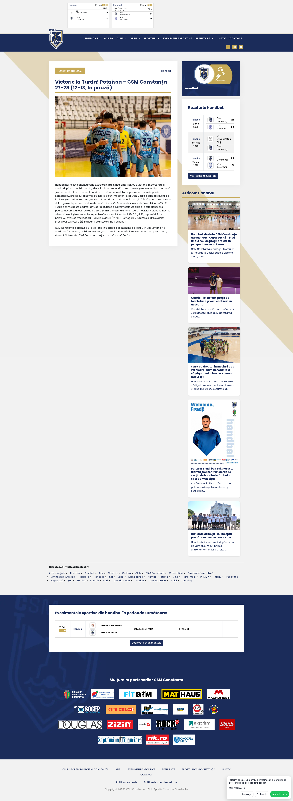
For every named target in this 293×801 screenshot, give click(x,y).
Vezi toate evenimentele (146, 642)
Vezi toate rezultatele (203, 176)
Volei (174, 580)
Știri (133, 38)
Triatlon (139, 580)
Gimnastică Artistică (62, 577)
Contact (236, 38)
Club (120, 38)
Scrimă (94, 580)
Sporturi (150, 38)
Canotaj (113, 573)
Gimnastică (176, 573)
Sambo (81, 580)
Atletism (75, 573)
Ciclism (126, 573)
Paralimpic (189, 577)
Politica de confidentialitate (160, 782)
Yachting (186, 580)
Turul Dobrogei (157, 580)
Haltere (84, 577)
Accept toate (279, 794)
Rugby (217, 577)
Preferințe (262, 794)
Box (101, 573)
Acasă (108, 38)
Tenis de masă (121, 580)
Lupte (164, 577)
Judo (121, 577)
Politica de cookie (126, 782)
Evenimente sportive (177, 38)
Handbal (73, 5)
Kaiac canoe (135, 577)
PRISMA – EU (92, 38)
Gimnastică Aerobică (200, 573)
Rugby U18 (232, 577)
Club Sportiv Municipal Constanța (85, 769)
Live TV (221, 38)
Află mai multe (237, 788)
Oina (175, 577)
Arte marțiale (57, 573)
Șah (70, 580)
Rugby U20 (56, 580)
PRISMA (204, 577)
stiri (105, 580)
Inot (110, 577)
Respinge (246, 794)
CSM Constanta (155, 573)
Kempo (152, 577)
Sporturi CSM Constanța (198, 769)
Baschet (89, 573)
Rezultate (202, 38)
